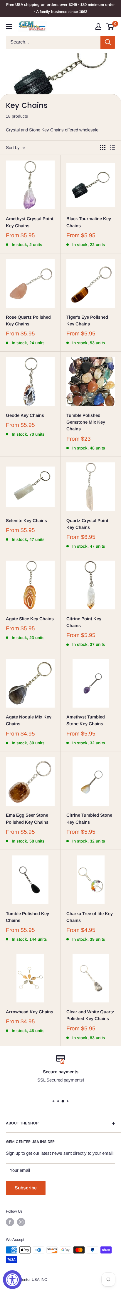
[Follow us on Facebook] (10, 1222)
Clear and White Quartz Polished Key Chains (90, 1015)
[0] (110, 26)
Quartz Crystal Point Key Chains (87, 524)
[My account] (98, 26)
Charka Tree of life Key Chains (89, 917)
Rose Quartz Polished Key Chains (28, 320)
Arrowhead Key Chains (29, 1011)
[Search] (107, 42)
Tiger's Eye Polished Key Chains (87, 320)
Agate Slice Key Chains (30, 618)
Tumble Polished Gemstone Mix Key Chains (85, 422)
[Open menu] (9, 26)
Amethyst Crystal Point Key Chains (29, 222)
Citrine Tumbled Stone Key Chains (89, 818)
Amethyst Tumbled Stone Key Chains (85, 720)
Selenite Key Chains (26, 520)
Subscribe (26, 1187)
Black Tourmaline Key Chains (88, 222)
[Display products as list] (112, 147)
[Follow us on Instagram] (21, 1222)
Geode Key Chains (25, 415)
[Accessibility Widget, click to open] (12, 1279)
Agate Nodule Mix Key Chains (28, 720)
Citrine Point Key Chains (83, 622)
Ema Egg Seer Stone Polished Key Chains (27, 818)
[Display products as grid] (102, 147)
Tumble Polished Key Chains (27, 917)
